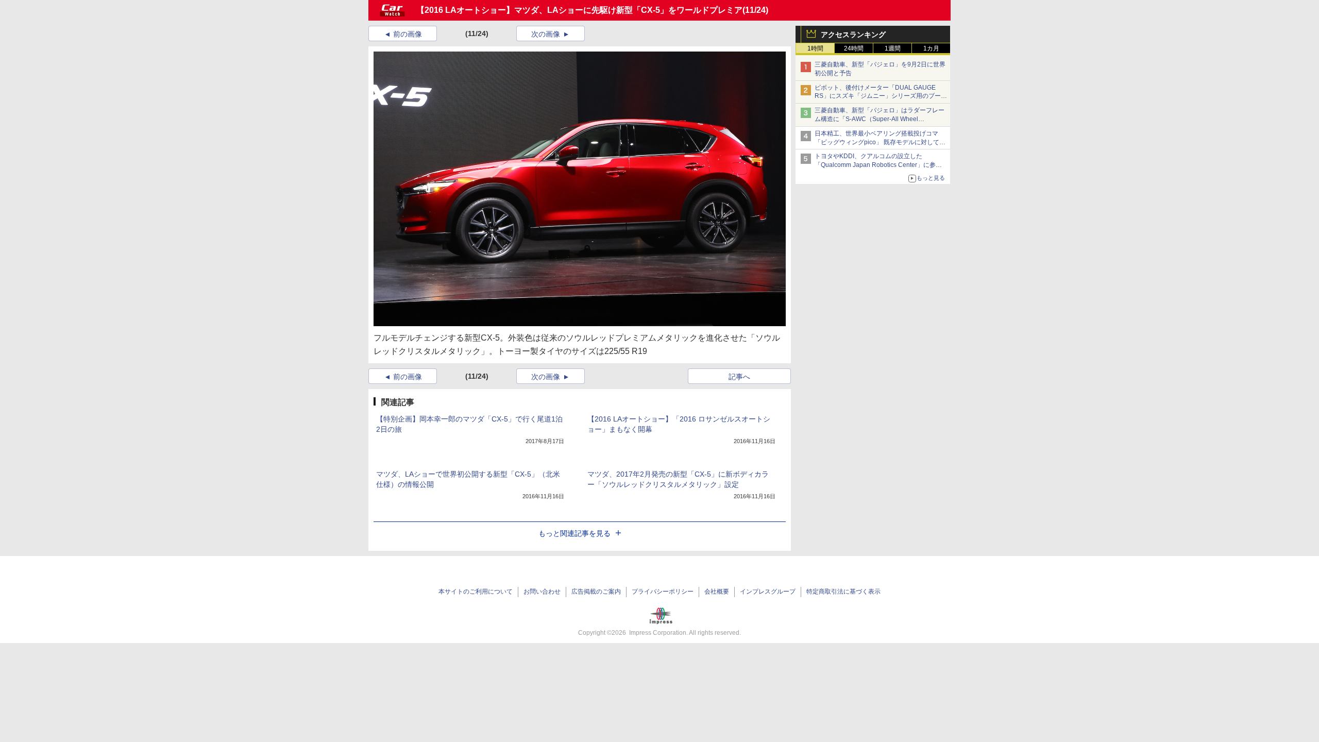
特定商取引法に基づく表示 (843, 591)
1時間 (815, 48)
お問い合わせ (542, 591)
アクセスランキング (853, 34)
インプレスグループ (768, 591)
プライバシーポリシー (663, 591)
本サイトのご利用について (475, 591)
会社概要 (716, 591)
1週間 (893, 48)
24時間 (854, 48)
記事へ (739, 377)
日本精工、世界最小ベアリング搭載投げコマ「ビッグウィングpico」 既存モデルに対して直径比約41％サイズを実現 (880, 142)
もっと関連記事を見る (574, 533)
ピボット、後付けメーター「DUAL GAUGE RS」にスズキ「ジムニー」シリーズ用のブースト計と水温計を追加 (881, 96)
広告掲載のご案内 (596, 591)
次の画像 (545, 34)
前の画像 (407, 34)
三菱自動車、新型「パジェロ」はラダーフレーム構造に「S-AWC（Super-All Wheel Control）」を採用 (879, 119)
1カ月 (931, 48)
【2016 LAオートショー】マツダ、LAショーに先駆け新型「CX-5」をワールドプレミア (579, 10)
